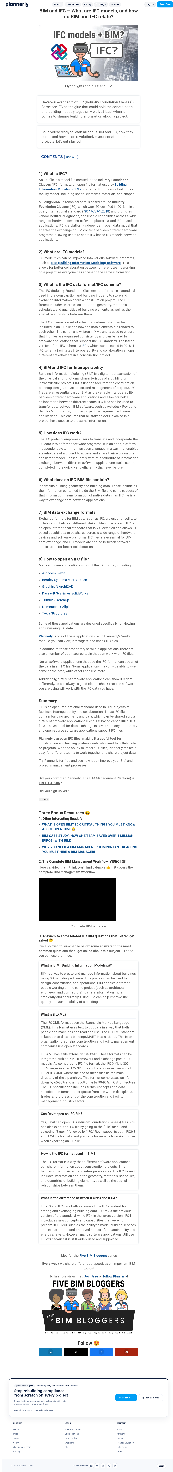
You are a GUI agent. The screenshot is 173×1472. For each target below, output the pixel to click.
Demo (16, 1429)
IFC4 (85, 346)
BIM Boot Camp (72, 1433)
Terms (119, 1451)
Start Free (165, 4)
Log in (150, 4)
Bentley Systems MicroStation (64, 580)
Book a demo (152, 1397)
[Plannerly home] (17, 4)
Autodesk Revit (53, 573)
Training (101, 4)
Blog (67, 1447)
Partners (121, 1433)
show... (71, 157)
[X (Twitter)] (109, 1465)
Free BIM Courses (73, 1429)
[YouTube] (97, 1465)
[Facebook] (114, 1465)
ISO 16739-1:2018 (96, 211)
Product (57, 4)
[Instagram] (103, 1465)
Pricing (87, 4)
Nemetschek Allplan (57, 607)
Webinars (69, 1442)
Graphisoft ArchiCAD (57, 587)
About (119, 1429)
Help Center (122, 1447)
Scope (16, 1438)
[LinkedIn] (91, 1465)
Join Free (44, 799)
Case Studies (73, 4)
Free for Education (125, 1442)
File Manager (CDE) (22, 1447)
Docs (15, 1433)
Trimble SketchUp (55, 600)
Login (161, 1466)
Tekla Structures (54, 613)
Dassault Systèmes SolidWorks (65, 593)
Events (120, 1438)
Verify (16, 1442)
